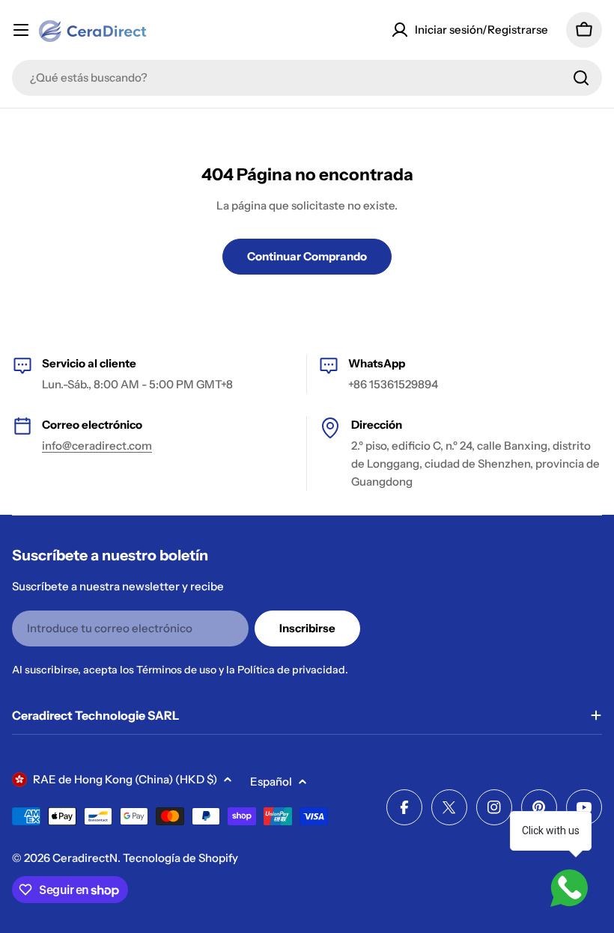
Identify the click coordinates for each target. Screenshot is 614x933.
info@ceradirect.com (97, 445)
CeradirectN (85, 858)
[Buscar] (581, 78)
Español (271, 781)
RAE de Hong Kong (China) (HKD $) (125, 779)
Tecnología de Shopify (180, 858)
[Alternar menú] (21, 30)
